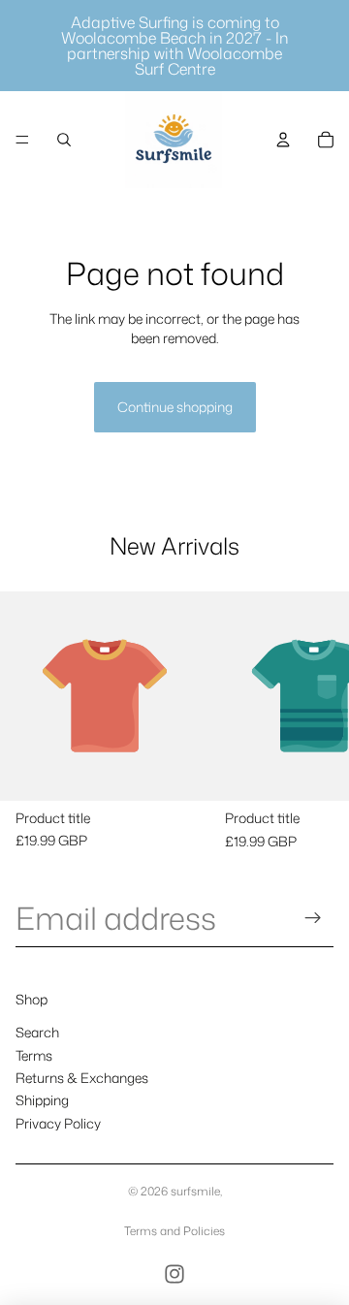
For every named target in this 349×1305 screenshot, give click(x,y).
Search (37, 1032)
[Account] (283, 139)
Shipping (42, 1100)
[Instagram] (174, 1274)
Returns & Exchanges (82, 1077)
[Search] (64, 139)
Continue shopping (175, 407)
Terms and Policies (174, 1231)
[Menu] (22, 139)
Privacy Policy (58, 1123)
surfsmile (195, 1191)
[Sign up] (313, 917)
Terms (34, 1054)
